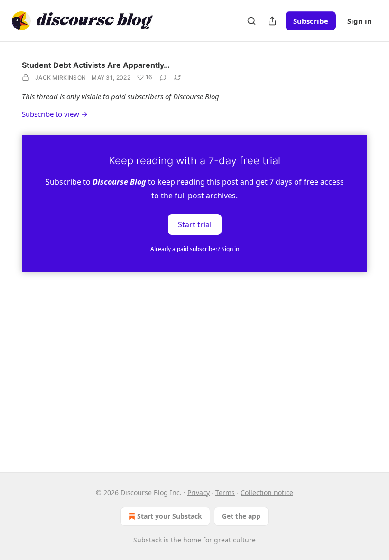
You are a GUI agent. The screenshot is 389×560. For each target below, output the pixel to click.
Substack (147, 539)
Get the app (241, 516)
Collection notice (267, 492)
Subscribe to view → (55, 114)
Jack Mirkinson (60, 77)
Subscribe (310, 21)
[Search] (251, 20)
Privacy (198, 492)
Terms (225, 492)
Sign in (359, 21)
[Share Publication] (272, 20)
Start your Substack (169, 516)
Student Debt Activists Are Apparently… (96, 65)
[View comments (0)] (163, 77)
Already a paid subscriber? (194, 249)
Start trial (195, 224)
